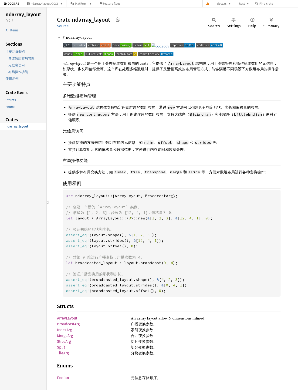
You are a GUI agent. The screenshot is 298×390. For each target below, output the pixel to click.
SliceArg (64, 341)
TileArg (63, 353)
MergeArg (65, 335)
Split (61, 347)
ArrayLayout (67, 318)
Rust (242, 3)
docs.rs (222, 3)
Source (63, 26)
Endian (63, 378)
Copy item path (118, 20)
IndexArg (64, 330)
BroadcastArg (68, 324)
